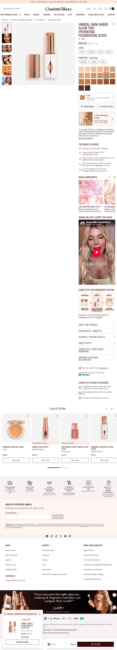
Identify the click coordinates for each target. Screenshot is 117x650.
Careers (8, 560)
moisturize (83, 317)
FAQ (43, 565)
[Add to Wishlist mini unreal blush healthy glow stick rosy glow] (86, 416)
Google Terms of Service (57, 633)
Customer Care (48, 550)
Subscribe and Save (91, 555)
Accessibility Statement (92, 579)
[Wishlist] (100, 8)
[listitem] (10, 15)
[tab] (7, 28)
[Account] (94, 8)
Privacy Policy (10, 565)
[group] (91, 196)
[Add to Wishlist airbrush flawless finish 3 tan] (27, 416)
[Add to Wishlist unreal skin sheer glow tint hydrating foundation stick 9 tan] (114, 24)
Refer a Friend (89, 550)
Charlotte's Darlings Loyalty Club (54, 574)
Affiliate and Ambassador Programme (98, 565)
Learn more (93, 58)
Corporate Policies (45, 630)
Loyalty (88, 8)
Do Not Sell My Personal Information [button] (65, 630)
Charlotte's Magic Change (93, 574)
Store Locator (10, 550)
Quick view (25, 637)
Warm (94, 62)
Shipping (45, 555)
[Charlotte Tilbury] (58, 8)
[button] (106, 8)
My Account (46, 569)
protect (99, 317)
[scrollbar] (58, 467)
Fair (82, 52)
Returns (45, 560)
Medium (91, 52)
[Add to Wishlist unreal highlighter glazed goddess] (57, 416)
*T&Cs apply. (9, 524)
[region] (22, 629)
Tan (100, 52)
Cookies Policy (11, 569)
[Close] (39, 614)
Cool (103, 62)
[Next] (114, 177)
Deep (108, 52)
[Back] (109, 177)
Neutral (84, 62)
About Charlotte (11, 555)
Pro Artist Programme (92, 560)
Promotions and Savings (93, 569)
